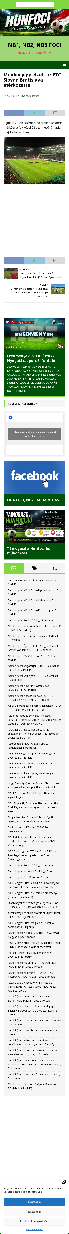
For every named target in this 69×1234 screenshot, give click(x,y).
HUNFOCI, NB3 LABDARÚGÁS (33, 495)
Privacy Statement (34, 1229)
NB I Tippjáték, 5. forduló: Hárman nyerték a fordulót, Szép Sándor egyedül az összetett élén (33, 803)
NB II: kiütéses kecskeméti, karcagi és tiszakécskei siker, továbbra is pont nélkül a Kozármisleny (32, 837)
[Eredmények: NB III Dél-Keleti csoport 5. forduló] (34, 334)
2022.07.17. (12, 95)
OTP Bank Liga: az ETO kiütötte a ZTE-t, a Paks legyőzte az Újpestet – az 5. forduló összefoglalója (32, 851)
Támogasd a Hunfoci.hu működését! (28, 546)
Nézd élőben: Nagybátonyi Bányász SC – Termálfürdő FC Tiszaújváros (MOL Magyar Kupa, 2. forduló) (33, 982)
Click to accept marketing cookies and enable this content (34, 430)
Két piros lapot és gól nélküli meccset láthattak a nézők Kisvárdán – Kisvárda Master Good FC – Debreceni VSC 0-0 (34, 715)
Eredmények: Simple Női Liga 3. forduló (30, 861)
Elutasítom (34, 1211)
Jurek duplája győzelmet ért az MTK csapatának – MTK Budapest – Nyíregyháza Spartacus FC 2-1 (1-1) (33, 729)
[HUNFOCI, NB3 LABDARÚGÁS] (34, 473)
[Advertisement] (34, 219)
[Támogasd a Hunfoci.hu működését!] (34, 522)
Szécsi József (31, 95)
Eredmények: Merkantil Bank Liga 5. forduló (33, 867)
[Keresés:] (35, 4)
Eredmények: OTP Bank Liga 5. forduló (30, 873)
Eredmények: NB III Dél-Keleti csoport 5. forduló (34, 358)
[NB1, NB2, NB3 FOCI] (34, 34)
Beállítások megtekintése (34, 1221)
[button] (63, 1181)
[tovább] (34, 386)
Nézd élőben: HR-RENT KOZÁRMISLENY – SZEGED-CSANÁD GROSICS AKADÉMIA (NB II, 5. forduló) (34, 1060)
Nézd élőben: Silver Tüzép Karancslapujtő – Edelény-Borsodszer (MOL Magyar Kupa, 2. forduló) (32, 1006)
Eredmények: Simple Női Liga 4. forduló (30, 616)
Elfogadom (34, 1201)
